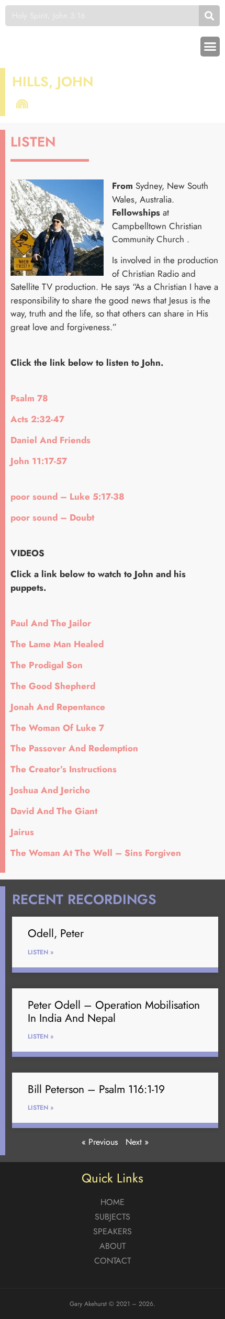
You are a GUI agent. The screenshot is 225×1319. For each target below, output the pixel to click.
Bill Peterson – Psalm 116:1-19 (96, 1089)
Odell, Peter (56, 933)
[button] (210, 47)
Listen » (40, 952)
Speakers (112, 1231)
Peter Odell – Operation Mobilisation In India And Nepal (114, 1011)
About (112, 1246)
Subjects (112, 1217)
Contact (112, 1261)
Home (112, 1202)
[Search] (209, 15)
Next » (137, 1142)
